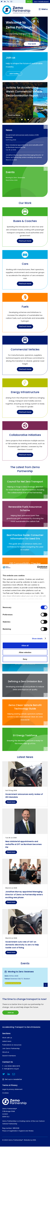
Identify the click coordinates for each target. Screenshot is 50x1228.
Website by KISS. (30, 1140)
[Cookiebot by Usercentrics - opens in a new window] (37, 567)
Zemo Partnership (16, 9)
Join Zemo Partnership (11, 1048)
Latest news (6, 1041)
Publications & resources (11, 1045)
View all (46, 127)
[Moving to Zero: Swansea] (25, 977)
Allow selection (25, 652)
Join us (29, 1)
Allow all (25, 646)
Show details (37, 638)
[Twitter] (1, 1)
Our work (32, 44)
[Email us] (11, 1)
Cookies (5, 1093)
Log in (35, 1)
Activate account (43, 1)
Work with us (7, 1038)
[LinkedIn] (5, 1)
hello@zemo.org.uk (11, 1069)
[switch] (44, 615)
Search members (9, 1056)
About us (5, 1052)
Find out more (14, 44)
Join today (14, 73)
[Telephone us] (8, 1)
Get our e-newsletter (13, 1079)
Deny (25, 659)
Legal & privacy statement (12, 1089)
